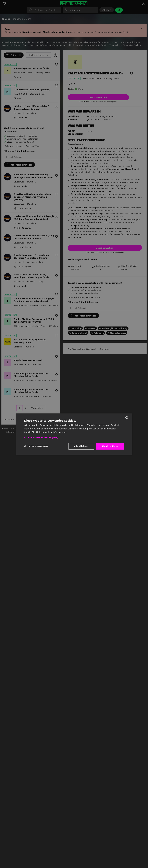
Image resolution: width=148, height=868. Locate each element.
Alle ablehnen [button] (81, 446)
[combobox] (126, 417)
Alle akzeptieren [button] (110, 446)
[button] (74, 437)
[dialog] (74, 434)
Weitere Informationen (56, 432)
